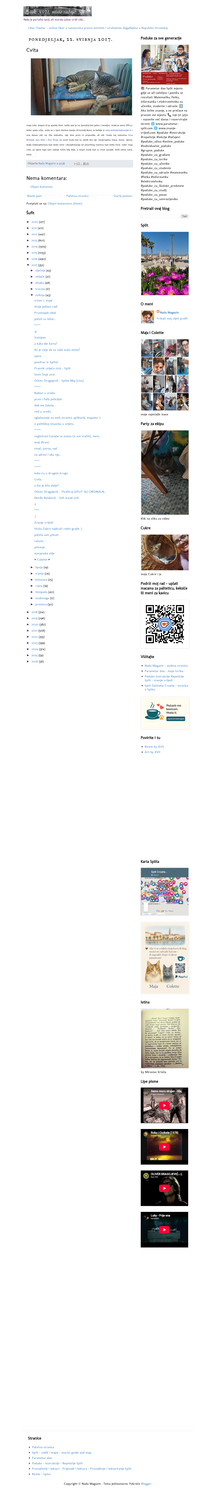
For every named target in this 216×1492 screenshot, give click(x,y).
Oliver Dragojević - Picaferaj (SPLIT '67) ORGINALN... (70, 491)
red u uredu (42, 411)
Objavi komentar (41, 187)
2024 (35, 649)
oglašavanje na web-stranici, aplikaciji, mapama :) (67, 417)
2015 (34, 252)
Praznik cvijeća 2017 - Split (52, 368)
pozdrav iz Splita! (46, 362)
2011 (34, 228)
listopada (41, 592)
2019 (34, 618)
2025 (35, 655)
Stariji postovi (123, 196)
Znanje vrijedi (43, 522)
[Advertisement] (164, 806)
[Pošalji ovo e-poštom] (75, 163)
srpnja (40, 573)
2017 (34, 265)
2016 (34, 259)
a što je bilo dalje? (46, 485)
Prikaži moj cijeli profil (172, 318)
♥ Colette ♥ (42, 559)
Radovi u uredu (44, 393)
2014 (35, 246)
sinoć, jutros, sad (45, 448)
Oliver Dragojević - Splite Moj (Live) (59, 380)
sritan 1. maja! (43, 300)
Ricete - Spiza (41, 1474)
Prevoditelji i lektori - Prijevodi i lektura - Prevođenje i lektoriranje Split (81, 1468)
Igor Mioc (40, 140)
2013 (34, 240)
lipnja (39, 567)
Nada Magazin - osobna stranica (166, 665)
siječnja (40, 270)
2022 (35, 637)
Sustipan (40, 337)
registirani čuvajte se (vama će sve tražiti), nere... (67, 436)
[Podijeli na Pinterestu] (87, 163)
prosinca (41, 604)
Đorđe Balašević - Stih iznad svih (56, 498)
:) (35, 516)
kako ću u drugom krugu (51, 473)
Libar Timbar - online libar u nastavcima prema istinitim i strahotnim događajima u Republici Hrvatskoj (98, 28)
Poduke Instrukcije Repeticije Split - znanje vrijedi (164, 678)
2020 (35, 624)
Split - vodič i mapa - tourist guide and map (61, 1452)
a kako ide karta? (45, 343)
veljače (40, 276)
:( (35, 504)
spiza (37, 356)
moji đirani (41, 442)
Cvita (37, 479)
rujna (39, 586)
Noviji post (34, 196)
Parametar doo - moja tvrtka (164, 671)
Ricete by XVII (154, 746)
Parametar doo (42, 1458)
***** (37, 325)
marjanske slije (44, 553)
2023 (35, 643)
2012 (34, 234)
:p (35, 331)
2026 (35, 661)
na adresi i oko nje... (47, 454)
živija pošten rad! (45, 306)
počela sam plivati (46, 535)
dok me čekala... (45, 405)
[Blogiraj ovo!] (78, 163)
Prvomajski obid (45, 313)
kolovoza (41, 579)
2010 (35, 222)
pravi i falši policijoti (48, 399)
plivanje (39, 547)
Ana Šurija (53, 140)
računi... (39, 541)
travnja (40, 289)
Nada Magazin (169, 312)
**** (36, 461)
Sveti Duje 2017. (45, 374)
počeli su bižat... (45, 319)
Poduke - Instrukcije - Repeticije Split (57, 1463)
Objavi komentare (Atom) (65, 203)
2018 (34, 612)
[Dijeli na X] (81, 163)
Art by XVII (152, 752)
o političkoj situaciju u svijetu (54, 424)
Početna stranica (77, 196)
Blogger (146, 1484)
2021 (34, 630)
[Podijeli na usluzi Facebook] (84, 163)
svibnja (40, 295)
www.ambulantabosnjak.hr (118, 130)
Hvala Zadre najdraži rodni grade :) (58, 528)
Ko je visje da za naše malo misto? (57, 350)
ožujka (40, 283)
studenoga (42, 598)
